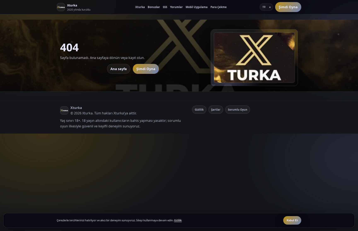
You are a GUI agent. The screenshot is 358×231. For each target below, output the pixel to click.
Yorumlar (176, 7)
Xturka (140, 7)
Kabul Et (292, 220)
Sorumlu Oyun (237, 109)
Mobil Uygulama (197, 7)
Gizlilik (199, 109)
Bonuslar (154, 7)
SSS (165, 7)
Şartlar (215, 109)
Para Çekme (218, 7)
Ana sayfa (118, 69)
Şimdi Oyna (288, 7)
